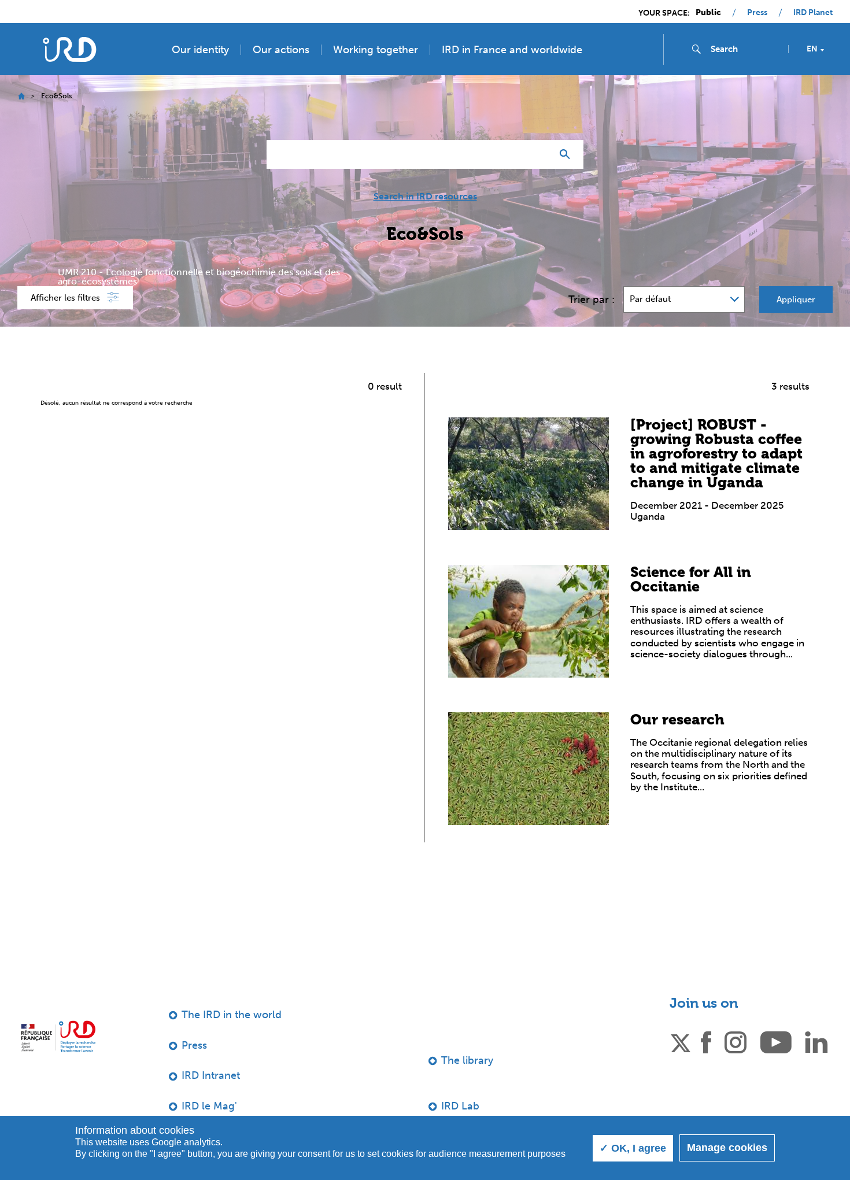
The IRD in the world (232, 1014)
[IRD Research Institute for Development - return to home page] (58, 1036)
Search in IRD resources (425, 196)
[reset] (538, 154)
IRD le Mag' (209, 1106)
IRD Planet (813, 13)
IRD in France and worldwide (512, 50)
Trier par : (591, 299)
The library (467, 1060)
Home (21, 96)
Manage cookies (727, 1147)
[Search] (567, 154)
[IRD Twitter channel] (681, 1041)
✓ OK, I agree (633, 1148)
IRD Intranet (211, 1075)
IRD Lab (460, 1106)
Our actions (281, 50)
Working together (375, 50)
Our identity (200, 50)
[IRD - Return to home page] (69, 49)
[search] (745, 49)
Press (757, 13)
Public (708, 13)
